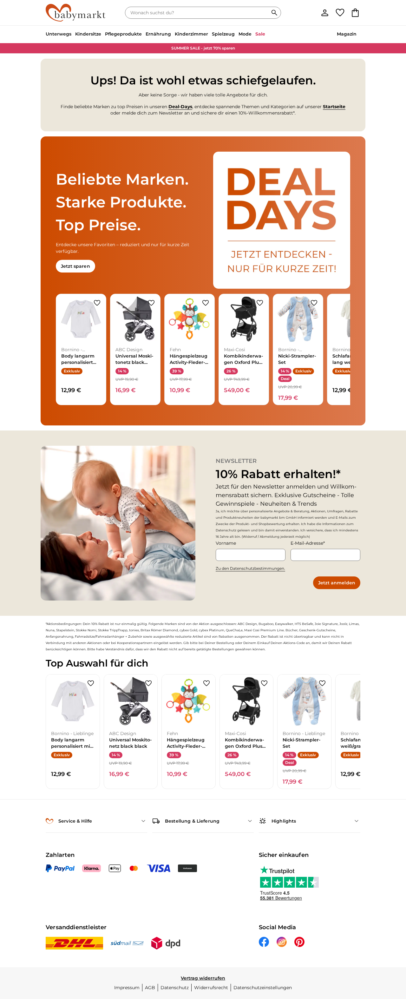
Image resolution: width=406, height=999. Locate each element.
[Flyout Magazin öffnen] (358, 34)
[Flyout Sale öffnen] (267, 34)
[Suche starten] (274, 12)
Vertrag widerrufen (203, 978)
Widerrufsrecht (211, 987)
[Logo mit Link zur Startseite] (75, 13)
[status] (197, 13)
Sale (260, 34)
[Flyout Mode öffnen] (253, 34)
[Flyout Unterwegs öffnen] (73, 34)
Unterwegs (58, 34)
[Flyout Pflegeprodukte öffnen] (144, 34)
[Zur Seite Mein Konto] (325, 13)
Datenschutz (174, 987)
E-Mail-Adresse (307, 543)
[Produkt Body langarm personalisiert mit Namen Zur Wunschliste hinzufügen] (97, 303)
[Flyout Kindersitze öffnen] (103, 34)
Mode (245, 34)
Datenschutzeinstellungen (262, 987)
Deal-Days (180, 106)
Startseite (334, 106)
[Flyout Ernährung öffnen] (173, 34)
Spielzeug (223, 34)
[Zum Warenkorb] (355, 13)
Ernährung (158, 34)
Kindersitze (88, 34)
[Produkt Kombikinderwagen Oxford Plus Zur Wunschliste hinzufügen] (259, 303)
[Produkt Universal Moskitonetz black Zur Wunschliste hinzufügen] (151, 303)
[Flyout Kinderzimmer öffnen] (210, 34)
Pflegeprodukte (123, 34)
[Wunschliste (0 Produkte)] (340, 13)
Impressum (127, 987)
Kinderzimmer (191, 34)
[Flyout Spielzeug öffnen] (237, 34)
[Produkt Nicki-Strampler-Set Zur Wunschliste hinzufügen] (314, 303)
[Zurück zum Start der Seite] (390, 953)
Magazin (347, 34)
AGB (150, 987)
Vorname (226, 543)
